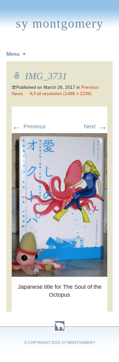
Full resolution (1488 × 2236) (63, 93)
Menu (13, 54)
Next (95, 126)
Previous (29, 126)
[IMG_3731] (60, 137)
